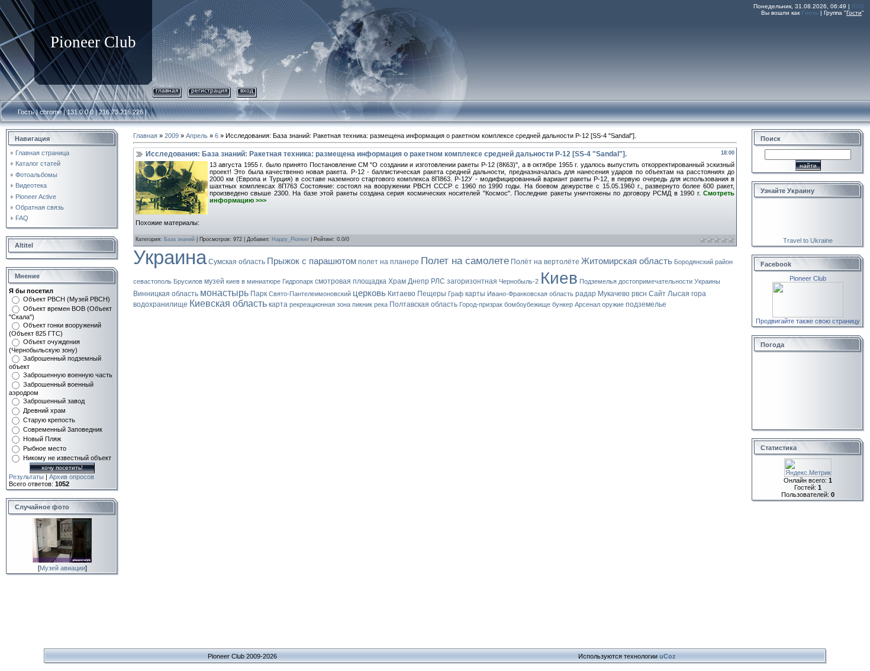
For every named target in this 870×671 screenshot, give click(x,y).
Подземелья (598, 281)
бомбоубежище (527, 304)
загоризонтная (472, 281)
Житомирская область (626, 261)
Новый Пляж (42, 438)
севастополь (152, 281)
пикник (362, 304)
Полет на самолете (465, 261)
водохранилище (160, 304)
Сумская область (236, 262)
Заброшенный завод (54, 400)
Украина (170, 257)
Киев (559, 278)
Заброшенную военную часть (67, 374)
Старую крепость (49, 419)
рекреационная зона (319, 304)
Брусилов (187, 281)
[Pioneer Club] (807, 285)
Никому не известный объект (67, 457)
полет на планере (388, 262)
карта (278, 304)
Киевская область (228, 303)
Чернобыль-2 (519, 281)
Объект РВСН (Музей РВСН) (66, 299)
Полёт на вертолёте (545, 262)
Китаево (401, 294)
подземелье (646, 304)
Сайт (657, 294)
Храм (397, 281)
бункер (562, 304)
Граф (455, 293)
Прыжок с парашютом (311, 261)
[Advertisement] (648, 49)
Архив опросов (71, 476)
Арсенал (587, 304)
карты (475, 294)
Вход (246, 90)
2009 (172, 135)
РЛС (438, 281)
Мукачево (614, 294)
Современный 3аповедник (62, 429)
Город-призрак (480, 304)
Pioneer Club (808, 278)
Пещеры (431, 294)
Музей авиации (62, 568)
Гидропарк (297, 281)
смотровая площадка (350, 281)
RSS (858, 6)
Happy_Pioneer (290, 239)
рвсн (639, 294)
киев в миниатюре (253, 281)
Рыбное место (44, 448)
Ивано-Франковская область (530, 293)
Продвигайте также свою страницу (808, 321)
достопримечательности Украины (669, 281)
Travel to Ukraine (808, 240)
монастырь (224, 293)
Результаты (26, 476)
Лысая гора (687, 294)
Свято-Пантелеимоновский (310, 293)
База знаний (179, 239)
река (381, 304)
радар (585, 294)
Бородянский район (703, 261)
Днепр (418, 281)
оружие (613, 304)
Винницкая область (165, 294)
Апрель (197, 135)
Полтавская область (423, 304)
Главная (167, 90)
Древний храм (44, 410)
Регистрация (209, 90)
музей (214, 281)
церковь (369, 293)
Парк (258, 294)
